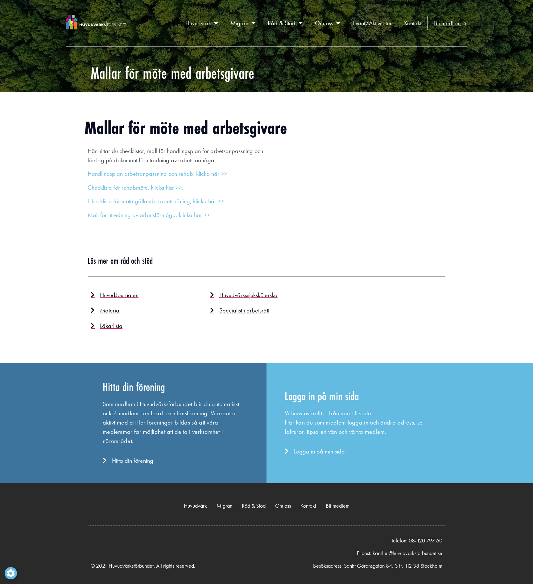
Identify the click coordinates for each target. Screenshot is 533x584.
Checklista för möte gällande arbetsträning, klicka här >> (156, 201)
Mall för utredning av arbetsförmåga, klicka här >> (149, 215)
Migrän (239, 23)
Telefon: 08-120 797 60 (416, 540)
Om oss (324, 23)
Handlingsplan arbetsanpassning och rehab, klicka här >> (157, 174)
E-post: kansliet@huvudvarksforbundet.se (399, 553)
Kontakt (412, 23)
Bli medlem (447, 23)
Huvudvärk (198, 23)
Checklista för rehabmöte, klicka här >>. (135, 187)
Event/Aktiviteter (372, 23)
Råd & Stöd (281, 23)
